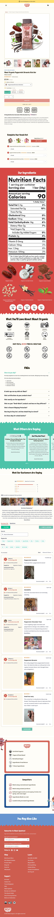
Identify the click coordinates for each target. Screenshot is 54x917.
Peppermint (10, 541)
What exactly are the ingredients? (14, 399)
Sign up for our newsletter (11, 836)
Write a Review (47, 527)
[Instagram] (14, 850)
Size (32, 541)
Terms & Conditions (33, 869)
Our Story (30, 860)
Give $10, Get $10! (32, 858)
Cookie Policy (31, 867)
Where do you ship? (10, 373)
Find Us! (6, 867)
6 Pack (7, 92)
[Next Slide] (52, 502)
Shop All (6, 865)
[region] (27, 502)
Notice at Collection (9, 898)
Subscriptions (8, 888)
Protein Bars (7, 862)
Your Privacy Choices (10, 895)
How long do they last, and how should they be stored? (21, 412)
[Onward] (33, 115)
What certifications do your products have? (18, 395)
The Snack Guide (9, 893)
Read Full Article (15, 452)
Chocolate (17, 541)
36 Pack (21, 92)
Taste (3, 541)
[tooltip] (32, 507)
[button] (6, 5)
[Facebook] (12, 850)
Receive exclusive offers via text (12, 843)
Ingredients (25, 541)
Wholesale (7, 869)
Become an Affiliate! (10, 891)
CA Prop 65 (31, 872)
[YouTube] (17, 850)
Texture (37, 541)
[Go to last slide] (5, 63)
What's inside (7, 74)
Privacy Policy (32, 865)
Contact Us (7, 881)
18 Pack (14, 92)
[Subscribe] (27, 839)
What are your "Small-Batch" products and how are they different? (25, 403)
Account (6, 879)
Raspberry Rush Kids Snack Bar (17, 159)
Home (6, 12)
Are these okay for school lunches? (15, 416)
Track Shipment (8, 884)
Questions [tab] (12, 523)
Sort (39, 552)
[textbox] (14, 534)
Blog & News (31, 862)
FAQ (5, 886)
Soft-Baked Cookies (9, 860)
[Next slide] (49, 63)
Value (42, 541)
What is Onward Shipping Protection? (15, 408)
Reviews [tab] (4, 523)
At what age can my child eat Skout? (15, 391)
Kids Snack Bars (9, 858)
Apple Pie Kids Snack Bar (15, 152)
